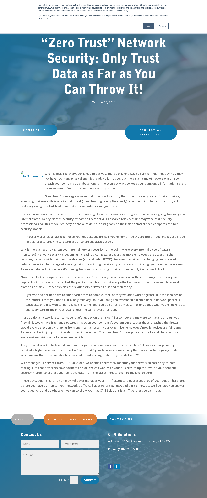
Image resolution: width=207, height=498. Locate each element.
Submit (90, 480)
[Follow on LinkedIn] (117, 466)
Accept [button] (149, 26)
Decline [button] (162, 26)
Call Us (22, 419)
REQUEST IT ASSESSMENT (70, 419)
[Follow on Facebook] (110, 466)
